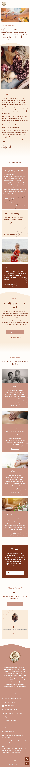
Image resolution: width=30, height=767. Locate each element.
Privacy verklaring (10, 721)
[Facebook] (13, 634)
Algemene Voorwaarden (12, 717)
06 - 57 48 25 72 (12, 702)
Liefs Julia (7, 147)
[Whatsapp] (27, 763)
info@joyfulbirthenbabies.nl (13, 698)
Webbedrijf (18, 764)
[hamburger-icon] (26, 3)
